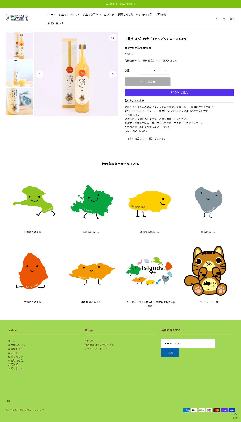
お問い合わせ (15, 368)
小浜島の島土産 (32, 232)
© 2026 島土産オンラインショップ (25, 410)
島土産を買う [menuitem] (90, 14)
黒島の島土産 (208, 232)
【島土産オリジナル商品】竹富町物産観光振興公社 (150, 303)
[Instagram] (8, 401)
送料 (144, 60)
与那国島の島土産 (91, 302)
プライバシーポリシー (97, 348)
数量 (127, 70)
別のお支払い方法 (134, 100)
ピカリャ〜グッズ (208, 302)
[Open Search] (217, 18)
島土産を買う (15, 348)
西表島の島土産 (91, 232)
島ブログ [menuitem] (109, 14)
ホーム (12, 340)
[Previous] (39, 74)
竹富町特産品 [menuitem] (144, 14)
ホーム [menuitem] (52, 14)
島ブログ (13, 352)
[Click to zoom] (112, 37)
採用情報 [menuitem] (160, 14)
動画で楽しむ (15, 356)
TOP (235, 417)
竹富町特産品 (15, 360)
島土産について (16, 344)
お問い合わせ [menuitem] (55, 23)
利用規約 (89, 340)
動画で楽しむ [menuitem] (125, 14)
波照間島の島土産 (150, 232)
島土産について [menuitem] (68, 14)
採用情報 (13, 364)
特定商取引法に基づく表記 (99, 344)
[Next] (112, 74)
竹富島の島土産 (32, 302)
